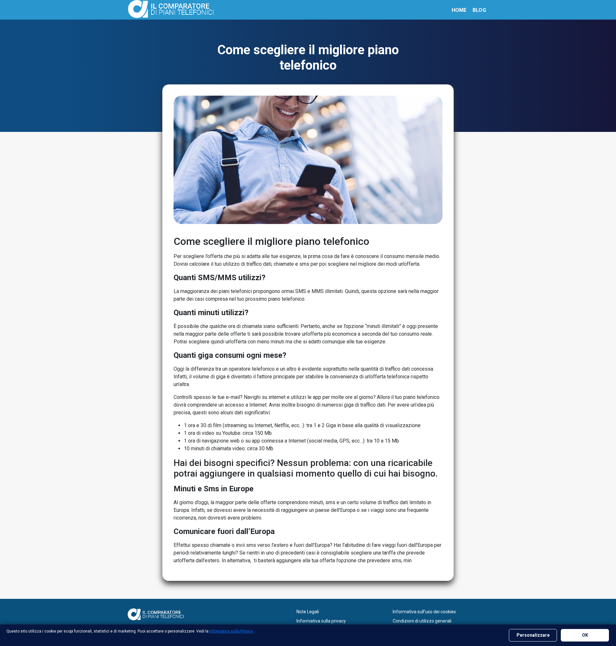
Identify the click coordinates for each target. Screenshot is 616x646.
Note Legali (307, 611)
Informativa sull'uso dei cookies (424, 611)
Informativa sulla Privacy (231, 631)
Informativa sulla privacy (321, 621)
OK (585, 635)
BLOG (479, 10)
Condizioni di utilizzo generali (422, 621)
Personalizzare (533, 635)
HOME (459, 10)
